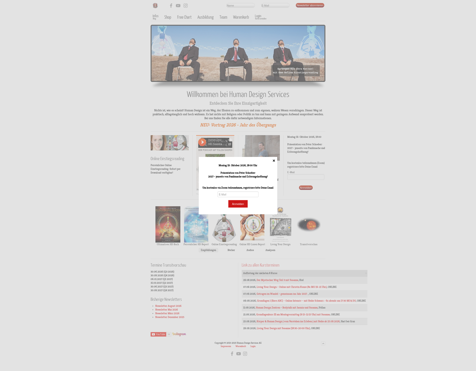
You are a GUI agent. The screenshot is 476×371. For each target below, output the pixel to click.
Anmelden (238, 204)
